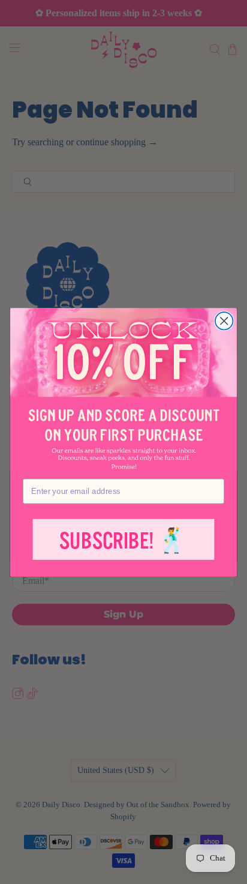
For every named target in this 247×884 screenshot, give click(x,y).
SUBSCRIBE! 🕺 (123, 541)
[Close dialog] (224, 320)
